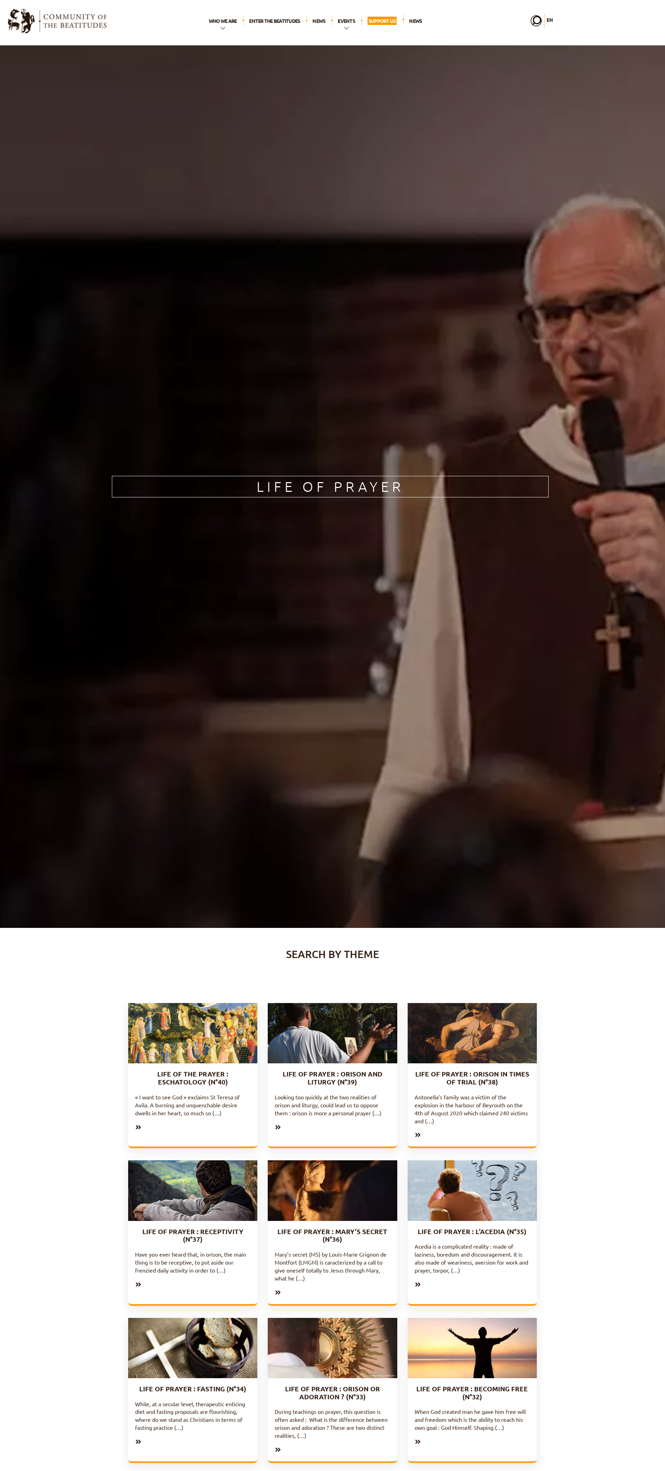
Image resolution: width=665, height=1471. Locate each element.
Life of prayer (330, 486)
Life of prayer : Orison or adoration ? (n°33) (332, 1392)
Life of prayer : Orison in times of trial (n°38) (472, 1078)
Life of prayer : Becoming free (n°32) (472, 1392)
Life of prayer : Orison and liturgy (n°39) (332, 1078)
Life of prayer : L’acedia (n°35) (472, 1231)
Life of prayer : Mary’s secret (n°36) (332, 1235)
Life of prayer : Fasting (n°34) (192, 1388)
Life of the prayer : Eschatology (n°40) (192, 1078)
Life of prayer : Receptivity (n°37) (192, 1235)
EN (550, 20)
